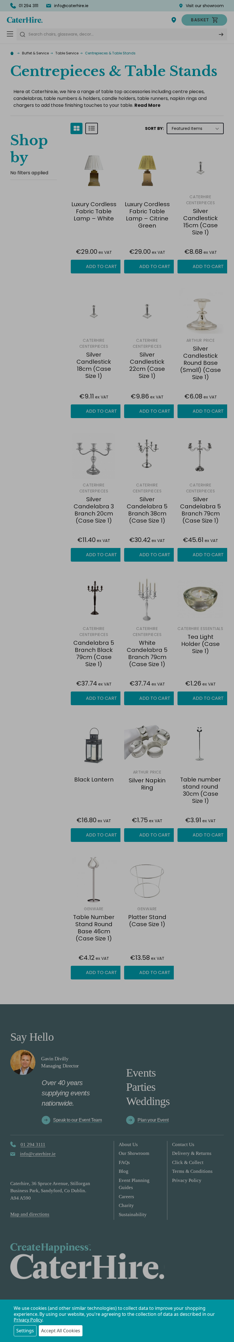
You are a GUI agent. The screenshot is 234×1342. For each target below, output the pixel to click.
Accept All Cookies (60, 1330)
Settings (25, 1330)
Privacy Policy (28, 1320)
